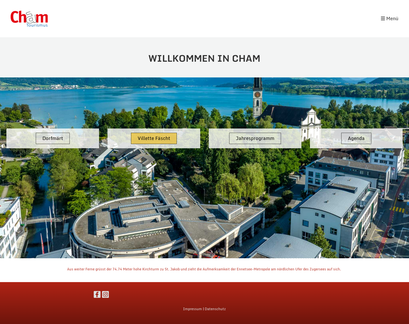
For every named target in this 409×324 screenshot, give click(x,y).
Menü (391, 18)
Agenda (356, 138)
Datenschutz (215, 309)
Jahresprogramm (255, 138)
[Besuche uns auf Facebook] (97, 295)
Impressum (192, 309)
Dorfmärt (52, 138)
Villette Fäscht (154, 138)
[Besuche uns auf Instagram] (105, 295)
